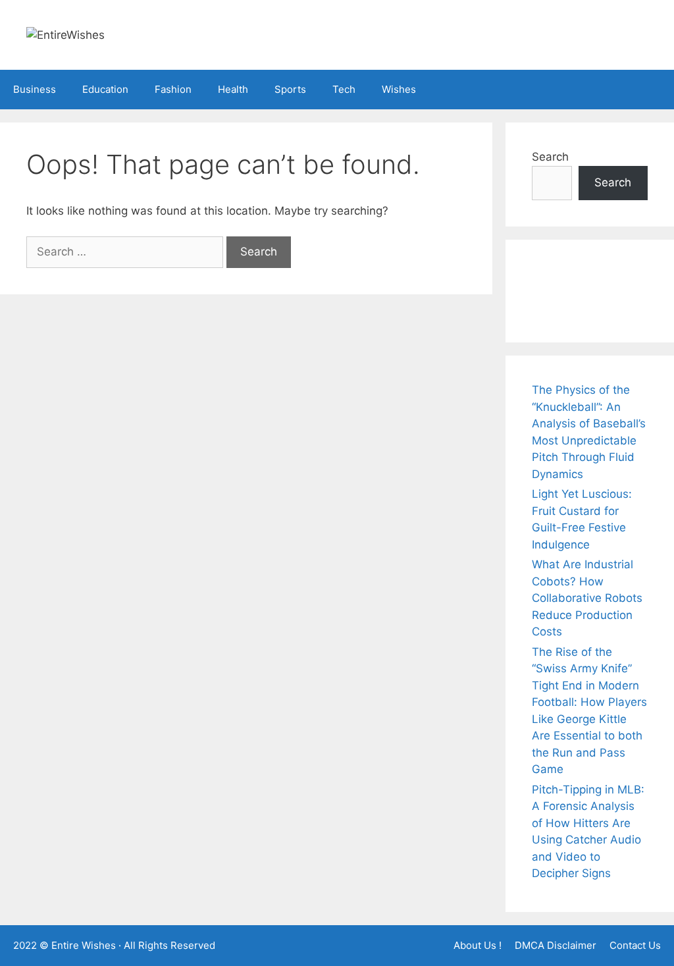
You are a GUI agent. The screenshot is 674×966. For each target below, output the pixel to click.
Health (233, 89)
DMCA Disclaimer (555, 945)
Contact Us (635, 945)
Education (105, 89)
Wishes (399, 89)
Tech (343, 89)
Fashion (173, 89)
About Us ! (478, 945)
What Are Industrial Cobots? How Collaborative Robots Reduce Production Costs (587, 598)
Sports (290, 89)
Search (550, 156)
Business (34, 89)
